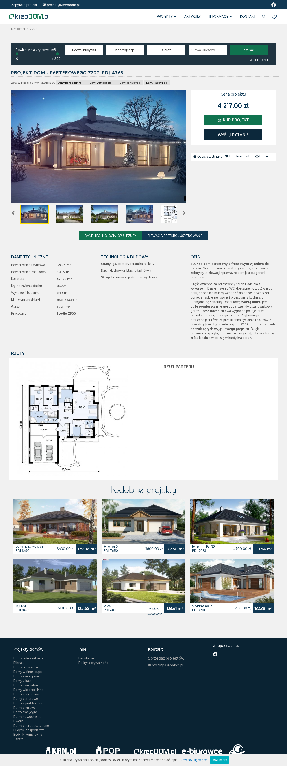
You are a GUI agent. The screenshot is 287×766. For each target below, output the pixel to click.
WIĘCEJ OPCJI (259, 60)
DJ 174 (21, 606)
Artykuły (192, 16)
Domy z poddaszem (27, 703)
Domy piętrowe (24, 707)
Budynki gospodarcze (29, 730)
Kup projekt (235, 119)
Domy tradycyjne (155, 82)
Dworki (18, 721)
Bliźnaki (18, 663)
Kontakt (248, 16)
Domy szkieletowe (26, 694)
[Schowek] (274, 16)
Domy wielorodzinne (28, 690)
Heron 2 (111, 546)
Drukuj (264, 156)
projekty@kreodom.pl (63, 5)
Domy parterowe (129, 82)
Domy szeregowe (26, 676)
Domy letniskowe (26, 667)
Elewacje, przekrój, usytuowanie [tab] (175, 236)
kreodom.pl (18, 29)
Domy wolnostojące (100, 82)
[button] (264, 16)
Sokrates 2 (202, 606)
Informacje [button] (219, 16)
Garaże (18, 739)
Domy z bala (22, 681)
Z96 (107, 606)
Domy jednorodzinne (69, 82)
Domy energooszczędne (31, 725)
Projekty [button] (165, 16)
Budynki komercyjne (27, 734)
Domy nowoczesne (27, 716)
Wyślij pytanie (233, 134)
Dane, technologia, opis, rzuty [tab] (110, 236)
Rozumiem (219, 760)
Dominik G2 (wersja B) (30, 546)
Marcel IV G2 (203, 546)
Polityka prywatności (93, 663)
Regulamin (86, 658)
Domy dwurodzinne (27, 685)
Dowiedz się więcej (193, 760)
